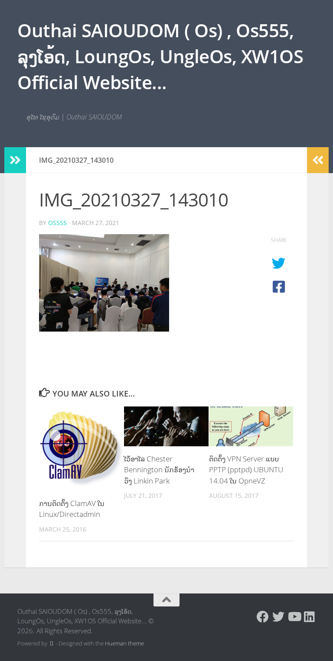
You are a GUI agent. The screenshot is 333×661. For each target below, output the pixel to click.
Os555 (57, 223)
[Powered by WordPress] (51, 643)
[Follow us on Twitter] (278, 617)
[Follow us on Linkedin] (310, 617)
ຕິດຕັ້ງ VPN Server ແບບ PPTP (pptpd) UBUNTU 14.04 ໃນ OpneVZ (246, 470)
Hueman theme (124, 643)
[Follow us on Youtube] (294, 617)
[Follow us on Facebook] (263, 617)
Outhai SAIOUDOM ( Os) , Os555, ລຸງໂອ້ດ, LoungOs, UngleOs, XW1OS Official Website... (160, 56)
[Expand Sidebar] (15, 160)
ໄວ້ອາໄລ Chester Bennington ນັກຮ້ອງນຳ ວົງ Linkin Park (159, 470)
